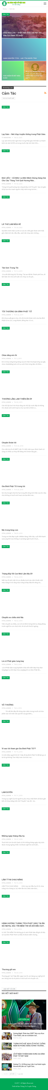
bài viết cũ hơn (9, 989)
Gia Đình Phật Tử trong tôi (13, 486)
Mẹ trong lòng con (10, 530)
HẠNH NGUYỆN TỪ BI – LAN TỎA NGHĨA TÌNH (20, 58)
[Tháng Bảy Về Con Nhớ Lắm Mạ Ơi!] (24, 558)
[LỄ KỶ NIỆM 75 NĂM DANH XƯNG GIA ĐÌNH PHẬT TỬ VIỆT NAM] (7, 1056)
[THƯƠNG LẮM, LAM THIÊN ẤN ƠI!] (24, 383)
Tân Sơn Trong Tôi (10, 268)
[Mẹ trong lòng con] (24, 514)
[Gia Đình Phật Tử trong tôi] (24, 471)
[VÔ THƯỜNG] (24, 689)
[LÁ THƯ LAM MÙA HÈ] (24, 208)
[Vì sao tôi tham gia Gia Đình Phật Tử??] (24, 733)
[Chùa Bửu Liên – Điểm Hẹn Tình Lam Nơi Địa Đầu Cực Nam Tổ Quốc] (24, 25)
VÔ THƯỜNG (7, 705)
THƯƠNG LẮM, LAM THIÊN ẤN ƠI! (17, 399)
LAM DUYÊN (7, 792)
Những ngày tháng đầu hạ (13, 836)
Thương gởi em (9, 969)
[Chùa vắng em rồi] (24, 340)
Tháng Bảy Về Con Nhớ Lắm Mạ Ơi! (17, 574)
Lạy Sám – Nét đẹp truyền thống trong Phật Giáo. (24, 134)
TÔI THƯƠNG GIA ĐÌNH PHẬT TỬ (17, 311)
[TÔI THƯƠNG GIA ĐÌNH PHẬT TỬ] (24, 296)
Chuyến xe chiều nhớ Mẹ (12, 617)
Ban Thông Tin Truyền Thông (26, 1086)
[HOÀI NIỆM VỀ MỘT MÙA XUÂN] (13, 71)
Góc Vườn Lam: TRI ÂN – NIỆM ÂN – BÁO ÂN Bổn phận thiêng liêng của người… (24, 1025)
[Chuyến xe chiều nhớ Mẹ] (24, 602)
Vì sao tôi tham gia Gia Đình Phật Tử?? (19, 748)
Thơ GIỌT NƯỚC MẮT (8, 98)
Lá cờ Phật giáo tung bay (13, 661)
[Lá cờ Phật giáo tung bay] (24, 645)
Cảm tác (6, 14)
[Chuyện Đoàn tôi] (24, 427)
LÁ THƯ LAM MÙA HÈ (11, 224)
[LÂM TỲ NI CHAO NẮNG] (24, 864)
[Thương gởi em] (24, 954)
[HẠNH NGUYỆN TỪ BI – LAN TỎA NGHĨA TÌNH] (24, 49)
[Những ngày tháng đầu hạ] (24, 820)
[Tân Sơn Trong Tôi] (24, 252)
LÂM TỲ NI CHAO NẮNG (12, 879)
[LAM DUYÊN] (24, 776)
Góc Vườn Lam (24, 1019)
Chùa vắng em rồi (9, 355)
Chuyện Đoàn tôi (9, 442)
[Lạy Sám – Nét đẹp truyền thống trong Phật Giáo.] (24, 118)
